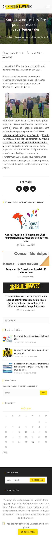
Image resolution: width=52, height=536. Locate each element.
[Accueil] (3, 37)
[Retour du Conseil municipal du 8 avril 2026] (7, 339)
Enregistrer (28, 532)
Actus (9, 57)
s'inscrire (37, 480)
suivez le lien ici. (23, 87)
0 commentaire (31, 342)
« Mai (5, 452)
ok (43, 392)
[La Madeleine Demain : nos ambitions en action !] (7, 353)
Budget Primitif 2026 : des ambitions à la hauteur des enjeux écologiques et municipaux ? (31, 366)
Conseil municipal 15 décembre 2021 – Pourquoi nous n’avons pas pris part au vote (26, 238)
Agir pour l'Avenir (15, 53)
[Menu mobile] (48, 6)
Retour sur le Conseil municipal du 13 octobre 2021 (26, 271)
